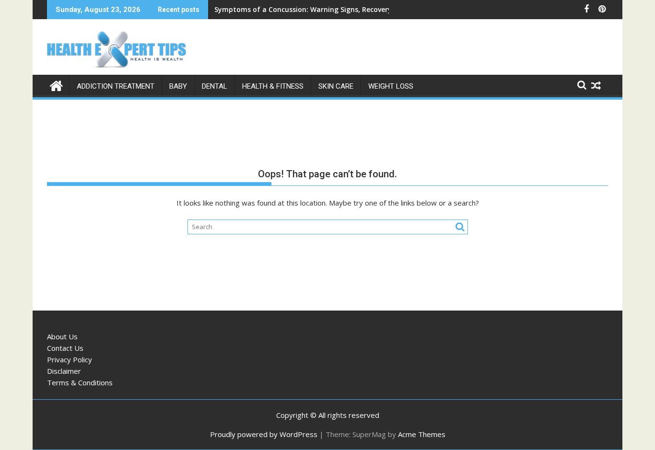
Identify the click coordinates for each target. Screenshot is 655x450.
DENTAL (214, 86)
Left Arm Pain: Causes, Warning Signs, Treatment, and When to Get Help (336, 9)
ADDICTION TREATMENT (115, 86)
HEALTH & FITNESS (273, 86)
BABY (178, 86)
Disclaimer (64, 371)
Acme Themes (421, 434)
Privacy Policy (69, 359)
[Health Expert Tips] (56, 84)
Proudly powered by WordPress (263, 434)
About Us (62, 336)
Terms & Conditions (80, 382)
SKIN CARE (335, 86)
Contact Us (65, 348)
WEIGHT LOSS (390, 86)
